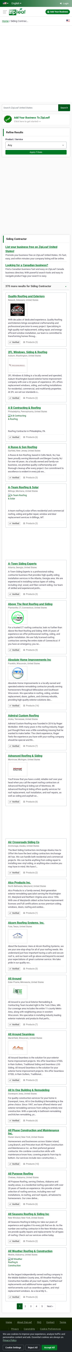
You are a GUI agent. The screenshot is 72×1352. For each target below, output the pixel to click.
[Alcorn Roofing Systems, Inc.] (36, 936)
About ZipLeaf (24, 1322)
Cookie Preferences (50, 1329)
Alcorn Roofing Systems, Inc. (26, 922)
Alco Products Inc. (19, 882)
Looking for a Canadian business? (26, 265)
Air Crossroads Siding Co (23, 842)
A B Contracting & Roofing (24, 407)
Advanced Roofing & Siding (25, 755)
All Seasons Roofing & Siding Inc (28, 1214)
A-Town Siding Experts (22, 563)
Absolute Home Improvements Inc (29, 659)
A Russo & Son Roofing (22, 447)
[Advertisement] (36, 63)
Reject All (32, 1347)
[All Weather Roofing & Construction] (36, 1265)
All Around (14, 978)
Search (64, 107)
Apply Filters (36, 152)
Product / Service (14, 139)
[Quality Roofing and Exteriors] (36, 310)
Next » (50, 1306)
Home (5, 21)
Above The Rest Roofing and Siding (30, 604)
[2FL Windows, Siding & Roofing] (36, 366)
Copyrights (29, 1329)
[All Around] (36, 992)
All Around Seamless (21, 1034)
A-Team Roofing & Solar (23, 487)
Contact (50, 1322)
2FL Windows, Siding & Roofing (27, 352)
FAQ (39, 1322)
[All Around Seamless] (36, 1048)
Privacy (15, 1329)
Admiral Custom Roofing (23, 715)
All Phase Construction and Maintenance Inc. (33, 1132)
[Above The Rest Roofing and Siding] (36, 618)
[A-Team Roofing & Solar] (36, 501)
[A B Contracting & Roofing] (36, 421)
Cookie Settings (13, 1347)
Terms (63, 1322)
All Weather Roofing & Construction (30, 1251)
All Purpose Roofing (20, 1173)
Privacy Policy (9, 1340)
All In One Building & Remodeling (28, 1090)
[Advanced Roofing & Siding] (36, 769)
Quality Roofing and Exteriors (26, 296)
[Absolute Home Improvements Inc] (36, 673)
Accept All (49, 1347)
